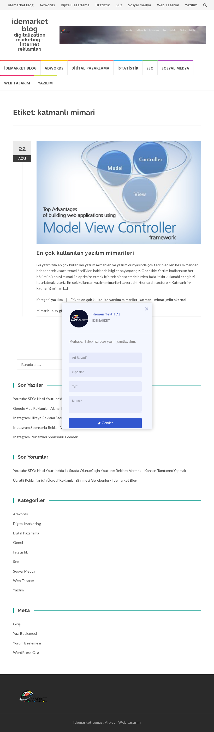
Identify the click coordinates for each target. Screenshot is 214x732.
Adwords (47, 5)
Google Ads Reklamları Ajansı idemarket (45, 408)
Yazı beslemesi (25, 633)
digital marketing (27, 523)
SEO (119, 5)
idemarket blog (29, 25)
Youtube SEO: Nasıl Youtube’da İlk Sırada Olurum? (53, 398)
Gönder (107, 423)
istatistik (20, 552)
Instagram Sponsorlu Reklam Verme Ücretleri (49, 427)
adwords (20, 514)
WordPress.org (26, 652)
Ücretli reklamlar (26, 480)
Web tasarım (129, 722)
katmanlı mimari (152, 300)
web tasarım (23, 580)
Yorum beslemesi (27, 643)
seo (16, 561)
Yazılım (191, 5)
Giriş (17, 624)
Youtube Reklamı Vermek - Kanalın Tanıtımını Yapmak (143, 470)
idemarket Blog (21, 5)
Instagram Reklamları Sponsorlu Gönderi (45, 437)
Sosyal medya (139, 5)
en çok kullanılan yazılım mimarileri (110, 300)
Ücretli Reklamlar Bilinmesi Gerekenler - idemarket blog (92, 480)
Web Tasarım (168, 5)
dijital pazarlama (26, 533)
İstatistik (103, 5)
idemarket (82, 722)
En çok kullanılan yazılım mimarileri (85, 253)
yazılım (57, 300)
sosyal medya (24, 571)
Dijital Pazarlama (75, 5)
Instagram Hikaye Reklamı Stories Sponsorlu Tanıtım (55, 418)
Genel (18, 542)
